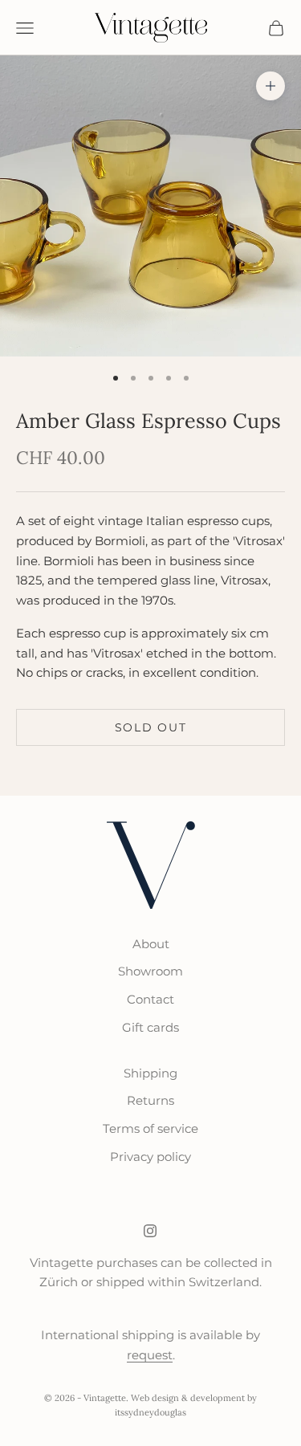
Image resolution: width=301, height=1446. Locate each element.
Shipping (150, 1073)
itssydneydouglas (150, 1412)
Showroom (150, 971)
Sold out (150, 727)
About (150, 943)
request (150, 1354)
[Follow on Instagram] (150, 1231)
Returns (150, 1100)
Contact (150, 999)
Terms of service (150, 1128)
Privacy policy (150, 1156)
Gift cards (150, 1027)
